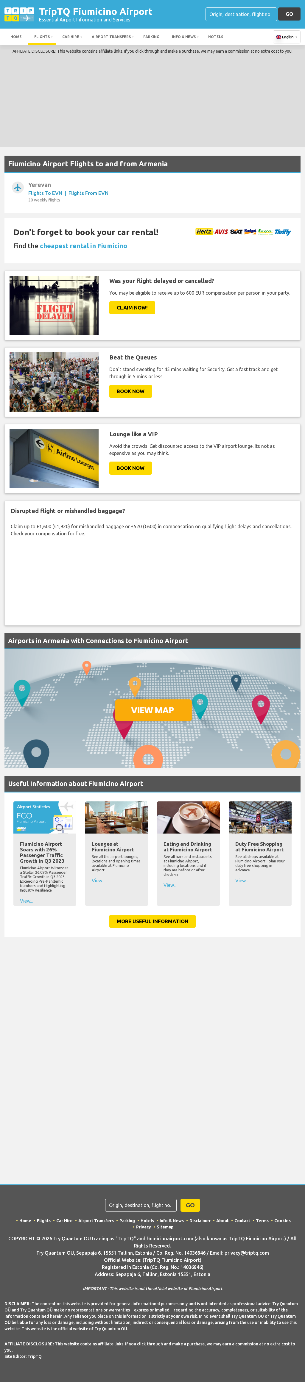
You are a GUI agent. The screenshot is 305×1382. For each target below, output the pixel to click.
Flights (42, 37)
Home (16, 37)
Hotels (215, 37)
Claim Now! (132, 307)
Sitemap (165, 1227)
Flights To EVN (45, 193)
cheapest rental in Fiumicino (83, 245)
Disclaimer (200, 1220)
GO (289, 14)
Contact (242, 1220)
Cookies (282, 1220)
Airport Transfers (111, 37)
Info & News (184, 37)
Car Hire (70, 37)
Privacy (143, 1227)
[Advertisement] (152, 99)
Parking (151, 37)
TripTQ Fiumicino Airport (95, 14)
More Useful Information (152, 921)
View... (26, 900)
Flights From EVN (88, 193)
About (222, 1220)
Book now (130, 391)
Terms (262, 1220)
